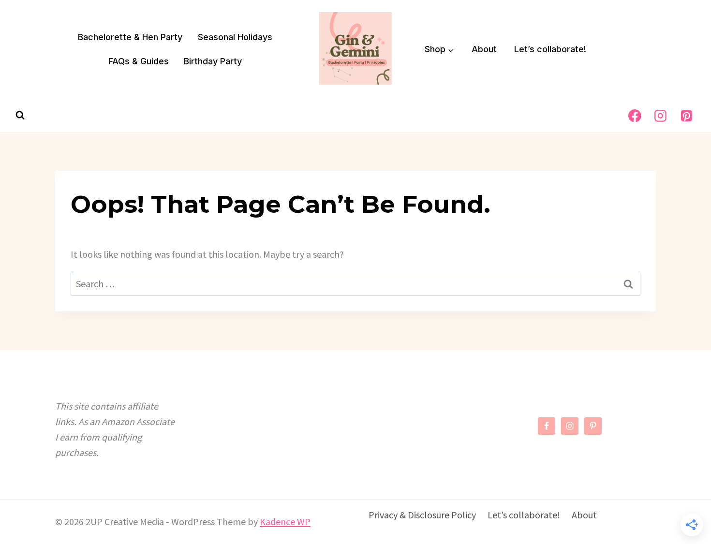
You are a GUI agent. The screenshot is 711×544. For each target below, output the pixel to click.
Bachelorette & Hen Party (130, 37)
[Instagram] (661, 116)
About (484, 49)
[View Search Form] (20, 115)
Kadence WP (285, 521)
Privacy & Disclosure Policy (422, 515)
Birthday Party (213, 61)
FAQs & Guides (138, 61)
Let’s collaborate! (550, 49)
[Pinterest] (686, 116)
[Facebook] (635, 116)
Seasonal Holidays (235, 37)
